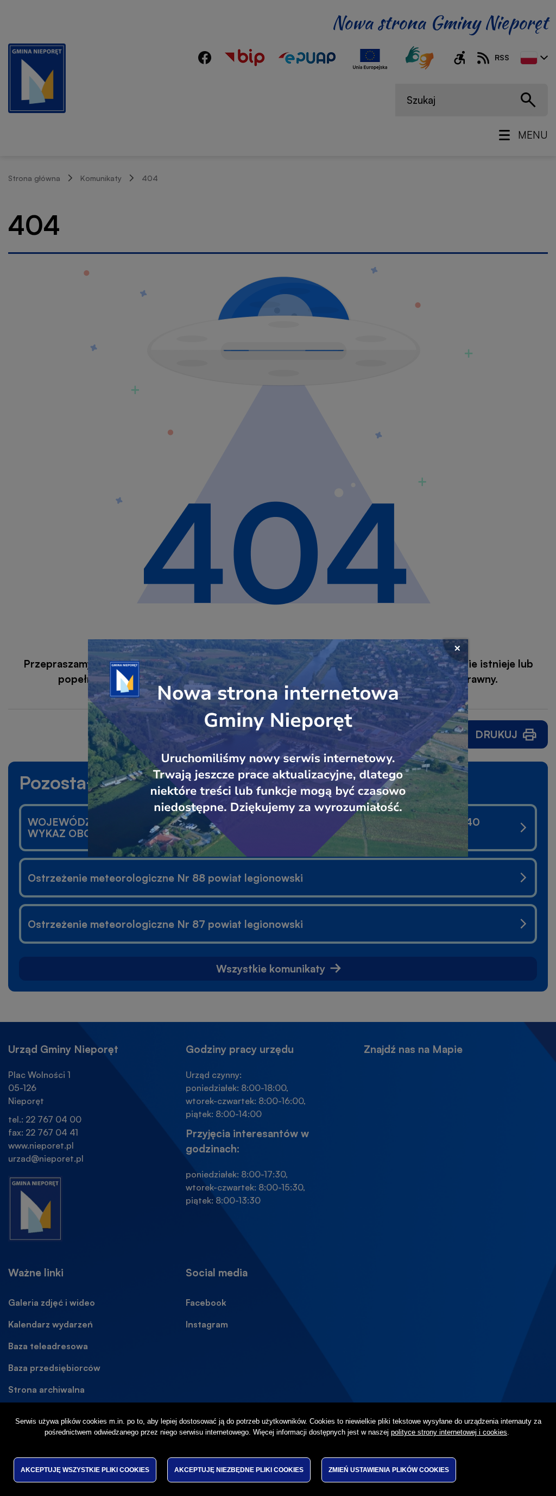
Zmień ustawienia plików (388, 1470)
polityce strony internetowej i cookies (449, 1432)
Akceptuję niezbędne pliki (239, 1470)
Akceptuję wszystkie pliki (85, 1470)
